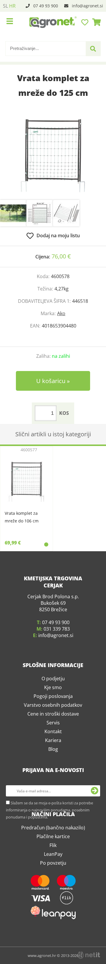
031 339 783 (57, 653)
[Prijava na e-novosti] (94, 815)
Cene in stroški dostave (53, 738)
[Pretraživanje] (93, 48)
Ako (61, 313)
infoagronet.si (87, 6)
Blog (53, 774)
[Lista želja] (85, 22)
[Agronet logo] (53, 22)
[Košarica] (95, 22)
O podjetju (53, 703)
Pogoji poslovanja (53, 721)
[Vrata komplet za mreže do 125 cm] (53, 156)
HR (12, 6)
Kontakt (53, 756)
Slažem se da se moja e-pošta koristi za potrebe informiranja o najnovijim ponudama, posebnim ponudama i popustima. (49, 834)
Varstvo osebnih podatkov (53, 729)
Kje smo (53, 712)
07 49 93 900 (45, 6)
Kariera (53, 765)
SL (5, 6)
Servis (53, 747)
